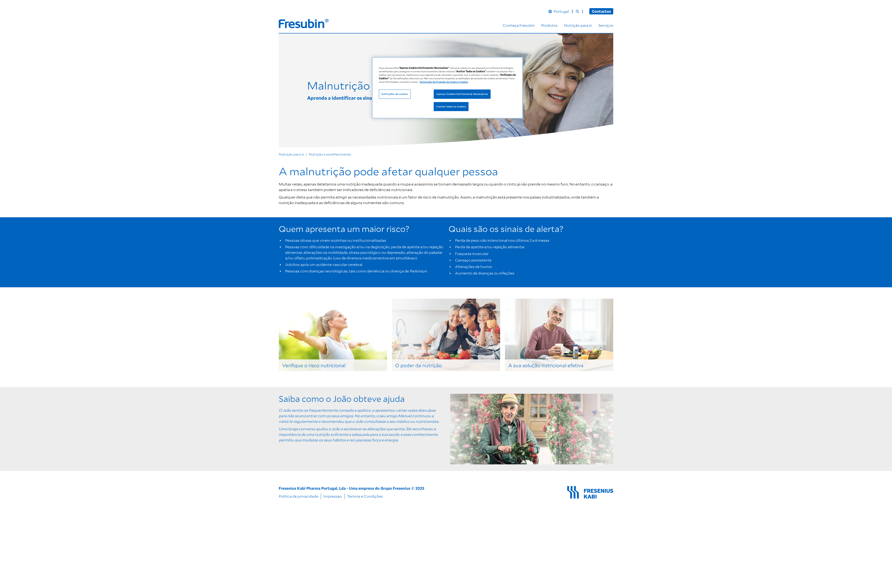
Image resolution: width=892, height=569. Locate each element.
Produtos (549, 25)
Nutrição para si (578, 25)
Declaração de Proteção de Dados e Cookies (444, 81)
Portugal (561, 11)
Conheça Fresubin (519, 25)
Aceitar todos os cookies (451, 106)
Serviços (605, 25)
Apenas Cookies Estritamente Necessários (462, 93)
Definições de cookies (394, 93)
